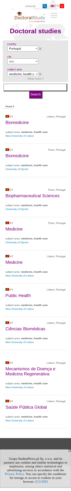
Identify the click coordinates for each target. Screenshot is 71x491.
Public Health (18, 295)
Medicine (14, 229)
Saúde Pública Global (26, 407)
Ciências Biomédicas (25, 328)
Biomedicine (17, 122)
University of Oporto (16, 169)
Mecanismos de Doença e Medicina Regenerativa (30, 371)
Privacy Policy (14, 474)
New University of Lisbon (19, 135)
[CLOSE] (41, 481)
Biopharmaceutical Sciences (32, 195)
